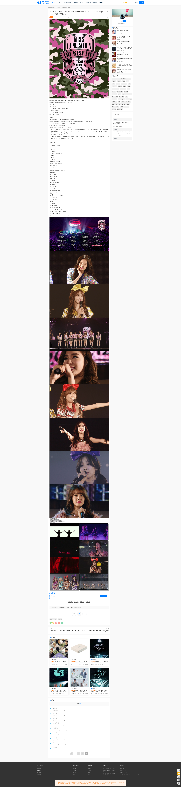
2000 (129, 78)
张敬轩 (129, 86)
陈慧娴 (123, 101)
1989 (128, 89)
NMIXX (121, 106)
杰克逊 (117, 106)
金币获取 (89, 770)
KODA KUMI (119, 109)
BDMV (55, 619)
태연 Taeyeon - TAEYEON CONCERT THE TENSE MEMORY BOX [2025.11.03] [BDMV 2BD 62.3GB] (79, 662)
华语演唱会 (39, 768)
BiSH (113, 106)
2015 (51, 619)
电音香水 (126, 91)
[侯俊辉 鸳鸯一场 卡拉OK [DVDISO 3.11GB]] (114, 60)
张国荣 (129, 83)
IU (119, 96)
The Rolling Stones (125, 104)
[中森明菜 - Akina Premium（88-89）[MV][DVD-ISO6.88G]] (114, 71)
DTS (125, 89)
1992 (119, 99)
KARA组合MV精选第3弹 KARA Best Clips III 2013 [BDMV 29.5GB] (64, 630)
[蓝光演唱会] (43, 2)
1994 (127, 96)
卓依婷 (124, 86)
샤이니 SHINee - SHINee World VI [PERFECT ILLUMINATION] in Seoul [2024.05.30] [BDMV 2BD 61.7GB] (99, 691)
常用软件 (89, 772)
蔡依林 (123, 94)
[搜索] (133, 2)
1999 (113, 96)
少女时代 (60, 619)
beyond (113, 91)
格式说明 (89, 774)
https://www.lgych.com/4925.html (65, 607)
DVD (59, 2)
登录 (80, 703)
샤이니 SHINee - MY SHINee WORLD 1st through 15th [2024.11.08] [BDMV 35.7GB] (59, 691)
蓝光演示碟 (39, 776)
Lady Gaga (128, 101)
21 (78, 753)
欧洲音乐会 (114, 101)
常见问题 (101, 2)
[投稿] (129, 2)
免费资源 (88, 2)
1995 (124, 81)
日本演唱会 (39, 772)
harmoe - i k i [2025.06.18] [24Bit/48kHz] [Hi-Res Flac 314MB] (123, 54)
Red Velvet (114, 94)
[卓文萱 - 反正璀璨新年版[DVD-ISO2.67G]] (114, 43)
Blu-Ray (54, 2)
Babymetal (114, 99)
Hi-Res (81, 2)
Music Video (67, 2)
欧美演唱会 (39, 770)
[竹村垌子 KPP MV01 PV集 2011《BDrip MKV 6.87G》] (114, 38)
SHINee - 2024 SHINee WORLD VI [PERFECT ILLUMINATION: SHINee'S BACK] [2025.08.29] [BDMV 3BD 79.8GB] (99, 662)
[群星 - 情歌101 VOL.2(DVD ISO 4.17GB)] (114, 32)
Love (131, 99)
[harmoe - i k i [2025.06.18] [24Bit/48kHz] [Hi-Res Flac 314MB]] (114, 54)
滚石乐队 (114, 109)
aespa (118, 78)
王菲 (121, 89)
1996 (113, 104)
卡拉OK (113, 78)
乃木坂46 (119, 81)
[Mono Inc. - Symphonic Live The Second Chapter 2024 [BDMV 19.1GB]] (114, 49)
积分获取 (94, 2)
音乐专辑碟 (75, 776)
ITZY (127, 81)
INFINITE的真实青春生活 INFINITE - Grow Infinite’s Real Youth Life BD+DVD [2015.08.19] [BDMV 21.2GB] (59, 662)
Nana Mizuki (129, 94)
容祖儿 (119, 94)
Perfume (118, 83)
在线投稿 (89, 768)
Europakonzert (120, 91)
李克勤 (113, 83)
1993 (127, 99)
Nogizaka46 (124, 83)
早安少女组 (114, 86)
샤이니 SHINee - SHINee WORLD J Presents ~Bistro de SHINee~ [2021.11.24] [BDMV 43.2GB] (79, 691)
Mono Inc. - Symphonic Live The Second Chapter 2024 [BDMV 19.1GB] (124, 49)
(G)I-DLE (126, 106)
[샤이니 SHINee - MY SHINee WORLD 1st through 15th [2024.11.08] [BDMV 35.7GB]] (58, 677)
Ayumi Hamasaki (115, 89)
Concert (75, 2)
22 (82, 753)
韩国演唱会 (66, 17)
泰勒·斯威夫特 (123, 78)
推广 (108, 17)
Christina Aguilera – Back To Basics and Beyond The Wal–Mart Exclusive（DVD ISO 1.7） (124, 65)
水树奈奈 (120, 86)
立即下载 (104, 596)
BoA (119, 101)
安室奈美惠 (118, 104)
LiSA (117, 96)
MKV (123, 96)
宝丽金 (123, 99)
